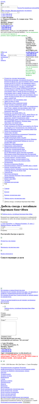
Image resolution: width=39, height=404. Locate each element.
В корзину (4, 230)
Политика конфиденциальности (13, 368)
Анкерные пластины (21, 169)
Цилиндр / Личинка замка (23, 121)
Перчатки (18, 175)
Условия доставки (6, 376)
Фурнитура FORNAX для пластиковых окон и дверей (19, 90)
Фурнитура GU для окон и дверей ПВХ (21, 86)
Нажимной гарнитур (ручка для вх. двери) (17, 114)
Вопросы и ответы (6, 380)
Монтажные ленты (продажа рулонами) (21, 152)
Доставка (7, 180)
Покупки (3, 372)
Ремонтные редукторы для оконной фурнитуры (19, 80)
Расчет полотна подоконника (10, 392)
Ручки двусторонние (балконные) (19, 108)
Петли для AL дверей (19, 116)
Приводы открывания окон (12, 131)
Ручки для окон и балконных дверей (15, 104)
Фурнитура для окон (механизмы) (14, 78)
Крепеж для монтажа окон (12, 167)
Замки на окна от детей (11, 101)
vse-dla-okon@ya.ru (7, 25)
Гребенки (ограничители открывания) (16, 134)
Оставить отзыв (5, 315)
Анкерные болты (9, 169)
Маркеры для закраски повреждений (20, 140)
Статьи (3, 379)
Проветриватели (9, 177)
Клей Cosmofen (9, 139)
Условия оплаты (6, 374)
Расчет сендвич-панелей (8, 394)
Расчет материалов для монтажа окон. (12, 389)
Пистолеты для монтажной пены (14, 149)
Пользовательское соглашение (10, 367)
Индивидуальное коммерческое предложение (15, 397)
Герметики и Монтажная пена (13, 144)
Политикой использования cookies (11, 402)
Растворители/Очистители (22, 139)
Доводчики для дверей (11, 123)
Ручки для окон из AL (11, 126)
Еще (14, 98)
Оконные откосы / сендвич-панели (15, 159)
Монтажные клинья (10, 154)
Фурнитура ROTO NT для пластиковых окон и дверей (21, 81)
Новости (3, 384)
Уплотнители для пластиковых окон (15, 99)
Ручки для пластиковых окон (13, 106)
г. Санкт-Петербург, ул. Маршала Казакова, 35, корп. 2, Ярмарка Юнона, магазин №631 (17, 224)
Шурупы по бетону (17, 170)
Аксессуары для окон (11, 132)
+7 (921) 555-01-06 (6, 16)
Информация (5, 377)
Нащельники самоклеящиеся (13, 146)
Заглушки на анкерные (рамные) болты (23, 155)
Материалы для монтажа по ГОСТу (15, 151)
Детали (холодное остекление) (13, 124)
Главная (6, 188)
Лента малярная (26, 175)
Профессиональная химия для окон (15, 137)
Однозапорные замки (22, 118)
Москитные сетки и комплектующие (15, 103)
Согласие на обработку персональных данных (15, 371)
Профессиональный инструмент (14, 147)
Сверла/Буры (8, 172)
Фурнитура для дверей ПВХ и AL (14, 113)
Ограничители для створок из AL (25, 127)
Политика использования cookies (24, 369)
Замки (6, 129)
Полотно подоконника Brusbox (14, 164)
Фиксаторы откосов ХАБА (22, 160)
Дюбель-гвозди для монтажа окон (14, 198)
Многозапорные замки (11, 119)
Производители (5, 382)
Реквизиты (4, 385)
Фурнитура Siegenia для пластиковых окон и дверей (20, 92)
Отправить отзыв (6, 336)
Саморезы (7, 170)
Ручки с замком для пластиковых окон (19, 108)
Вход (2, 3)
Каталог (6, 192)
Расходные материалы (11, 174)
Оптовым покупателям (11, 182)
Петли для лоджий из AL (26, 126)
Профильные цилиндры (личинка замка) (21, 129)
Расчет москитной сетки (8, 395)
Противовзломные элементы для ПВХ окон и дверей (20, 165)
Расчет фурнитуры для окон (9, 390)
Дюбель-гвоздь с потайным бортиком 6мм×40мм (19, 308)
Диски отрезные (9, 175)
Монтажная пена (22, 154)
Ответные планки (24, 119)
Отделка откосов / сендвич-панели (15, 157)
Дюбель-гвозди (33, 169)
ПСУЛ (6, 152)
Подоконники (8, 162)
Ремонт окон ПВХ (10, 179)
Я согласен (26, 402)
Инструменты (5, 387)
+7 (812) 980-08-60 (6, 14)
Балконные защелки (16, 136)
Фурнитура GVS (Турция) (12, 88)
